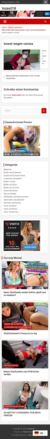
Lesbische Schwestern (13, 178)
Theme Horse (28, 432)
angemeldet (16, 95)
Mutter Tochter (10, 181)
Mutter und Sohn (10, 185)
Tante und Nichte (10, 209)
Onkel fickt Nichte (10, 191)
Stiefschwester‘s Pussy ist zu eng (20, 333)
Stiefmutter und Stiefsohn (14, 200)
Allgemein (7, 169)
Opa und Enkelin (10, 194)
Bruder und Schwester (12, 172)
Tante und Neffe (10, 206)
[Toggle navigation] (5, 21)
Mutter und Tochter (11, 188)
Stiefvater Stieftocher (12, 203)
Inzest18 (9, 8)
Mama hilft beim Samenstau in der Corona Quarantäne (23, 77)
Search (44, 110)
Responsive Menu (45, 2)
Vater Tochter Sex (11, 212)
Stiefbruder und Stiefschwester (16, 197)
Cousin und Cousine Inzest (14, 175)
